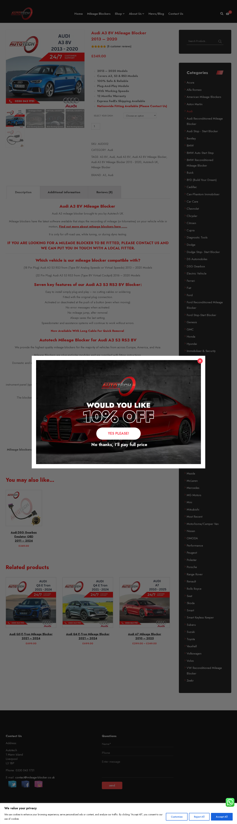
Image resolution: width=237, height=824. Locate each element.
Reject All (199, 816)
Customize (177, 816)
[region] (118, 813)
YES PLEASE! (118, 433)
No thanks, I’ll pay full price (118, 444)
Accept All (222, 816)
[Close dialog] (200, 361)
